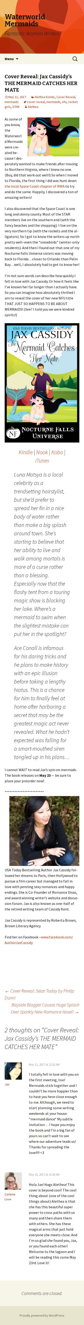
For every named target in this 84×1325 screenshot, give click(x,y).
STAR (15, 107)
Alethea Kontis (45, 97)
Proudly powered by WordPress (42, 1315)
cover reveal (36, 102)
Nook (42, 452)
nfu (64, 102)
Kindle (26, 452)
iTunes (42, 460)
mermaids (12, 102)
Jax (7, 1084)
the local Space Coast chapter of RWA (35, 186)
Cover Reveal (65, 97)
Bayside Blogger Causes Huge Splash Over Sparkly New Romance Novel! (45, 1008)
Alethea (33, 107)
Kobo (57, 452)
